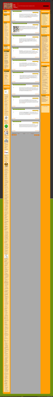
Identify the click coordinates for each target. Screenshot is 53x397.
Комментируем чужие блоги (6, 203)
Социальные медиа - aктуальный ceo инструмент (6, 135)
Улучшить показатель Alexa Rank (6, 311)
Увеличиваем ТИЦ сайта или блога (6, 289)
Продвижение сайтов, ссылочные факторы (6, 217)
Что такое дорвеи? (6, 314)
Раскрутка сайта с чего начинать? (6, 178)
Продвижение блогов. (6, 331)
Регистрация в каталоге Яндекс (6, 278)
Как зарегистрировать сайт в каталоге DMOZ (6, 318)
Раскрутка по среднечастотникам (6, 373)
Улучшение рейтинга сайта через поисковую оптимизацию (45, 59)
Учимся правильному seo (6, 355)
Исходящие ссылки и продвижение (6, 377)
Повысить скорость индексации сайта (6, 172)
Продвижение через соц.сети (6, 115)
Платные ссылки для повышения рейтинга (44, 48)
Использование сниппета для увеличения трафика (6, 222)
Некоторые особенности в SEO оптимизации (6, 202)
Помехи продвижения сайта (6, 113)
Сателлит (6, 193)
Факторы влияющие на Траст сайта (6, 157)
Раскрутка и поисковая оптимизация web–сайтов (45, 53)
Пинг (4, 36)
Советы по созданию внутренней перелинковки (5, 383)
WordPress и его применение (7, 302)
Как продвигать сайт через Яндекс (6, 192)
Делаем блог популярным (45, 39)
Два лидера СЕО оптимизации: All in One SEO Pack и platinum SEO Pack (6, 63)
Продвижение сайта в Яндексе (6, 352)
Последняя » (32, 133)
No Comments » (37, 32)
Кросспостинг (5, 34)
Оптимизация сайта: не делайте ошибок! (6, 316)
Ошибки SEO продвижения (6, 370)
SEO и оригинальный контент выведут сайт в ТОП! (45, 38)
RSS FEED (45, 66)
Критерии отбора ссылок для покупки (6, 344)
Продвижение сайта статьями (6, 84)
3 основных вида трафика (16, 121)
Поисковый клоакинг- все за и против (6, 251)
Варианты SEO (6, 196)
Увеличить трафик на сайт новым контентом (6, 328)
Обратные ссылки (6, 106)
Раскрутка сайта (6, 306)
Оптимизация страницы (44, 44)
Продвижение (43, 101)
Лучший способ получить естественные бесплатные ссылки (6, 242)
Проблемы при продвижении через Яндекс (6, 155)
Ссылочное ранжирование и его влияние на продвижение (6, 76)
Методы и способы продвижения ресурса (5, 185)
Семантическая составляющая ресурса (6, 320)
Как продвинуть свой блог (45, 80)
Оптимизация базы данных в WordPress (6, 182)
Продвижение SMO (6, 82)
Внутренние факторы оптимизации (6, 359)
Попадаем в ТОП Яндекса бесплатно (6, 123)
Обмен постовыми (44, 43)
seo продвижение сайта (6, 330)
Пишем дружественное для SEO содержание (45, 47)
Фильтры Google (44, 60)
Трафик (5, 42)
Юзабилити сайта (44, 77)
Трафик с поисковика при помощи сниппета (6, 137)
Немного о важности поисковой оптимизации (5, 174)
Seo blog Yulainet (15, 6)
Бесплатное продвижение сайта (6, 53)
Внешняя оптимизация (5, 29)
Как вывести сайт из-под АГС (7, 390)
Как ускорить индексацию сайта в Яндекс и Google (6, 294)
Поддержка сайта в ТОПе (6, 234)
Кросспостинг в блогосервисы (6, 303)
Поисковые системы (5, 37)
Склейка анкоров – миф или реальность (6, 269)
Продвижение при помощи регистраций (6, 209)
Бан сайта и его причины (7, 279)
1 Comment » (37, 20)
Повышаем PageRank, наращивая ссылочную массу (45, 49)
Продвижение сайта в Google (6, 284)
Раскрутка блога (6, 190)
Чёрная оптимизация (6, 253)
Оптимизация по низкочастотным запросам (6, 350)
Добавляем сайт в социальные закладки (6, 215)
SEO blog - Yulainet (49, 396)
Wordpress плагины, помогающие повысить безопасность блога (6, 261)
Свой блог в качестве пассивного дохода (6, 180)
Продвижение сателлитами (6, 367)
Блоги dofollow (5, 128)
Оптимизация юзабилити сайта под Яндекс (6, 238)
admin (5, 12)
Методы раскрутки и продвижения (6, 104)
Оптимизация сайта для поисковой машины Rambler (6, 348)
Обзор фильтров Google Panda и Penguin (6, 226)
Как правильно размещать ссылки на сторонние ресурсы (6, 170)
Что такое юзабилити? (6, 312)
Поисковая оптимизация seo (45, 50)
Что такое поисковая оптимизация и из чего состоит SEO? (6, 274)
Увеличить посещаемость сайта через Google (6, 111)
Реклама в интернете (44, 56)
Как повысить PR (6, 166)
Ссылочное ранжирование (45, 69)
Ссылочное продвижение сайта (6, 187)
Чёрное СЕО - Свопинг (6, 285)
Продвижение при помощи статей (6, 207)
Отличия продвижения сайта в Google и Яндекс (45, 45)
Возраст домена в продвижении (7, 276)
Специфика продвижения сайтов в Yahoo (6, 130)
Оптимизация (5, 35)
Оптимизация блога (6, 79)
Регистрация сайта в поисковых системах (6, 147)
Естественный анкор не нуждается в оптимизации (6, 198)
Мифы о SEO (6, 245)
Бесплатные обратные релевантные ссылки (6, 265)
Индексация (5, 33)
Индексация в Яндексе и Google (6, 258)
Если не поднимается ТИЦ (6, 338)
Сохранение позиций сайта (6, 244)
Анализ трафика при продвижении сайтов (6, 56)
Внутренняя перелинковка (6, 353)
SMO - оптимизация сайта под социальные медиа (6, 334)
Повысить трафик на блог (6, 210)
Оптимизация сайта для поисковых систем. (6, 236)
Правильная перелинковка (6, 345)
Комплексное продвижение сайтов (5, 58)
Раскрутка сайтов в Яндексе (5, 161)
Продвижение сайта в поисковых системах (6, 98)
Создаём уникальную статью (5, 78)
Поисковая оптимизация (6, 205)
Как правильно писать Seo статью (6, 159)
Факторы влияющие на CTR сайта (6, 324)
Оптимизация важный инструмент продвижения (5, 121)
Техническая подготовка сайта (6, 249)
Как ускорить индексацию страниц (6, 272)
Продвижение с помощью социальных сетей (6, 297)
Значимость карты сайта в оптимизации (6, 361)
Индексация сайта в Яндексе (6, 363)
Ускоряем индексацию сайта (6, 73)
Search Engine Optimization (6, 263)
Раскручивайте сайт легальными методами (6, 101)
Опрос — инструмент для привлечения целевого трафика (6, 365)
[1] (6, 12)
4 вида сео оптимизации (6, 287)
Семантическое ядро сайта (6, 357)
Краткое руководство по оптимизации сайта (6, 369)
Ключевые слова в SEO (44, 41)
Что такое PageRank (6, 388)
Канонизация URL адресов (6, 387)
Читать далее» (30, 17)
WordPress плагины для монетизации (44, 75)
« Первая (18, 133)
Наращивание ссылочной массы (6, 220)
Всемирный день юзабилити (7, 200)
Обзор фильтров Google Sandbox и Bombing (6, 381)
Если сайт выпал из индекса (5, 322)
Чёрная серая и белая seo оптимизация (6, 195)
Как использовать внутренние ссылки (6, 212)
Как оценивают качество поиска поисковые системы (45, 40)
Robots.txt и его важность (7, 189)
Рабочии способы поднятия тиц (5, 176)
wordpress (42, 97)
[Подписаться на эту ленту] (43, 66)
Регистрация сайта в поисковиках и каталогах (6, 308)
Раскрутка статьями (44, 54)
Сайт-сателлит (6, 391)
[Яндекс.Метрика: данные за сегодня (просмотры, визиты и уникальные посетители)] (6, 48)
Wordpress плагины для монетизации (6, 299)
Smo (43, 98)
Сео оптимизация (6, 231)
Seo (4, 24)
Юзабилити (5, 43)
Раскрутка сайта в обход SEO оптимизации (19, 84)
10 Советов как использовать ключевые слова (6, 96)
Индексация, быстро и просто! (6, 109)
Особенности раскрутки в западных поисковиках (6, 229)
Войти (39, 0)
